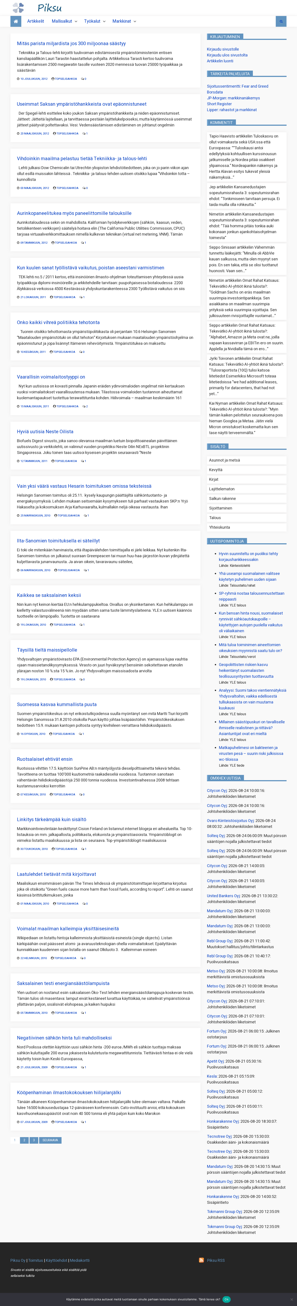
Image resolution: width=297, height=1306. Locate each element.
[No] (291, 1299)
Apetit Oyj (215, 1061)
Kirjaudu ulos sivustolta (227, 55)
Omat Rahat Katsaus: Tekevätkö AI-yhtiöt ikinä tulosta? (244, 283)
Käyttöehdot (56, 1261)
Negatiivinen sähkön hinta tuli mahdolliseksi (64, 1037)
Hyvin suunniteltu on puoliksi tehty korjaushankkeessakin (248, 557)
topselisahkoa (66, 79)
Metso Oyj (216, 971)
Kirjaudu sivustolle (223, 49)
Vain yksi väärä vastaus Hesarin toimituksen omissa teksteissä (84, 486)
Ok (227, 1299)
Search (281, 21)
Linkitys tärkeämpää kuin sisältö (51, 819)
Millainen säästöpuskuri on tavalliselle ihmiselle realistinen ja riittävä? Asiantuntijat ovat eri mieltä (252, 728)
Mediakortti (80, 1261)
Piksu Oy (17, 1261)
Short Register (219, 104)
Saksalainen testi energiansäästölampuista (63, 983)
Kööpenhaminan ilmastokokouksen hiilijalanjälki (69, 1092)
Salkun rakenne (222, 499)
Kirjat (213, 479)
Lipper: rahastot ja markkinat (232, 110)
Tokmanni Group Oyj (224, 1212)
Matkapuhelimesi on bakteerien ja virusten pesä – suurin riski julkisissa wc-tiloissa (251, 754)
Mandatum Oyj (219, 911)
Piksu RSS (216, 1261)
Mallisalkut (62, 21)
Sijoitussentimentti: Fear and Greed (237, 86)
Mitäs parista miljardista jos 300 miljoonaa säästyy (71, 43)
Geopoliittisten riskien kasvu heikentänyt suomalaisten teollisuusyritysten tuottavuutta (246, 670)
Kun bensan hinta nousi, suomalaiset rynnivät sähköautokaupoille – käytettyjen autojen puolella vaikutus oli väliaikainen (251, 622)
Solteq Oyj (216, 836)
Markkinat (121, 21)
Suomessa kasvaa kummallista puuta (57, 704)
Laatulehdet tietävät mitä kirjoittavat (56, 874)
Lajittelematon (222, 489)
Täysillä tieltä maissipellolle (47, 650)
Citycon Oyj (217, 791)
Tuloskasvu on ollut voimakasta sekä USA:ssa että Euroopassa (243, 142)
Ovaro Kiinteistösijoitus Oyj (230, 821)
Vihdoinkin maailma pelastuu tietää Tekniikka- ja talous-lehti (82, 158)
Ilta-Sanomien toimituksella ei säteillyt (58, 540)
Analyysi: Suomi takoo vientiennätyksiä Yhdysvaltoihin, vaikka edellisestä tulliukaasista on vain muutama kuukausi (252, 699)
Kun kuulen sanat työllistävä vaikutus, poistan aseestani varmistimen (90, 267)
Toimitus (35, 1261)
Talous (215, 518)
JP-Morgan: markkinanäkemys (233, 98)
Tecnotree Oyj (219, 1137)
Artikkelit (35, 21)
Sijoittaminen (220, 508)
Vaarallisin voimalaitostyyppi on (51, 377)
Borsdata (215, 92)
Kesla (212, 1076)
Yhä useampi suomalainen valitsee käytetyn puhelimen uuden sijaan (249, 577)
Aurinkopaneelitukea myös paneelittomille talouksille (74, 213)
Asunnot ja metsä (224, 460)
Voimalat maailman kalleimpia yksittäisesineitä (68, 928)
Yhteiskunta (219, 527)
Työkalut (92, 21)
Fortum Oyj (216, 1031)
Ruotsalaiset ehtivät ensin (45, 759)
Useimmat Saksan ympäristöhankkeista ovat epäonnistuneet (82, 104)
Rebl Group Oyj (219, 941)
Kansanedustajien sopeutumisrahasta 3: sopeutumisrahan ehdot (244, 193)
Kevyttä (215, 470)
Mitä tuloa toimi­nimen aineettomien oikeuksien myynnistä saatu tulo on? (250, 648)
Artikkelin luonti (220, 61)
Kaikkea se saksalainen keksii (49, 595)
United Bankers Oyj (223, 896)
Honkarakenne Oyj (223, 1121)
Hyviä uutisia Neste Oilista (45, 431)
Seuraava (50, 1140)
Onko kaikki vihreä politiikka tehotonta (58, 322)
